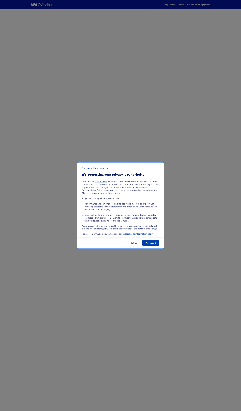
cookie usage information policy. (138, 234)
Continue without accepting (95, 168)
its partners (101, 181)
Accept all (151, 243)
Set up (134, 243)
